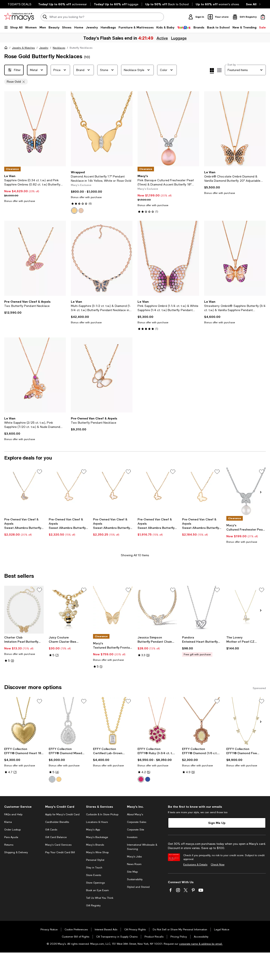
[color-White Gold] (52, 779)
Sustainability (135, 879)
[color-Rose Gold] (81, 210)
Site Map (132, 871)
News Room (134, 864)
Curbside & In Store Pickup (102, 814)
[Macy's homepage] (6, 48)
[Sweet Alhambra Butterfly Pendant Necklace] (24, 492)
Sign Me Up (216, 823)
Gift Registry (93, 905)
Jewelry (43, 47)
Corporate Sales (136, 822)
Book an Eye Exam (97, 890)
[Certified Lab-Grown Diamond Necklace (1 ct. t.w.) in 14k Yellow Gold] (112, 721)
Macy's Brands (95, 844)
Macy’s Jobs (134, 856)
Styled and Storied (138, 886)
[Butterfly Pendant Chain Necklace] (157, 610)
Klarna (8, 822)
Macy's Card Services (58, 844)
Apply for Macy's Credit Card (62, 814)
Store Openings (95, 882)
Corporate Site (135, 829)
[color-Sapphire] (147, 779)
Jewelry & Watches (23, 47)
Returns (8, 844)
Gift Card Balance (56, 837)
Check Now (217, 864)
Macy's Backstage (97, 837)
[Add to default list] (39, 471)
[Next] (60, 128)
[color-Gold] (58, 779)
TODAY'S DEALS (19, 4)
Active (162, 38)
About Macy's (135, 814)
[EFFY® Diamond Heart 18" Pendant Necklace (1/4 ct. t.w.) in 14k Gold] (24, 721)
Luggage (179, 38)
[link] (35, 188)
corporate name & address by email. (201, 943)
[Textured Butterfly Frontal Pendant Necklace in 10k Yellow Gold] (112, 610)
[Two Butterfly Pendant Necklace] (35, 258)
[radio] (74, 210)
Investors (132, 837)
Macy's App (93, 829)
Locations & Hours (97, 822)
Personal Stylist (95, 860)
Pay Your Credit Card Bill (60, 852)
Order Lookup (12, 829)
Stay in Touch (94, 867)
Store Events (93, 875)
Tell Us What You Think (99, 897)
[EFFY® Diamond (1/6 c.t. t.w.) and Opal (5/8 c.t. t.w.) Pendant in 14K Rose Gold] (201, 721)
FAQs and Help (13, 814)
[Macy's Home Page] (19, 17)
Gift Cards (51, 829)
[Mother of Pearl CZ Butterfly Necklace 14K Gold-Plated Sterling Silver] (246, 610)
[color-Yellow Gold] (74, 210)
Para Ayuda (11, 837)
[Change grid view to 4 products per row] (212, 71)
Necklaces (59, 47)
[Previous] (9, 128)
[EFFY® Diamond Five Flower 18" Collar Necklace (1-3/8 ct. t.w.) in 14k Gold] (246, 721)
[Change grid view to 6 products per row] (219, 70)
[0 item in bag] (263, 17)
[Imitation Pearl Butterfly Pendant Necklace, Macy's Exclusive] (24, 610)
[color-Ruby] (140, 779)
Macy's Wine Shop (97, 852)
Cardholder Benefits (57, 822)
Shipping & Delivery (16, 852)
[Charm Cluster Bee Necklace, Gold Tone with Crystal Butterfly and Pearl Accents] (68, 610)
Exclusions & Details (195, 864)
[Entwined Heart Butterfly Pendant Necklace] (201, 610)
